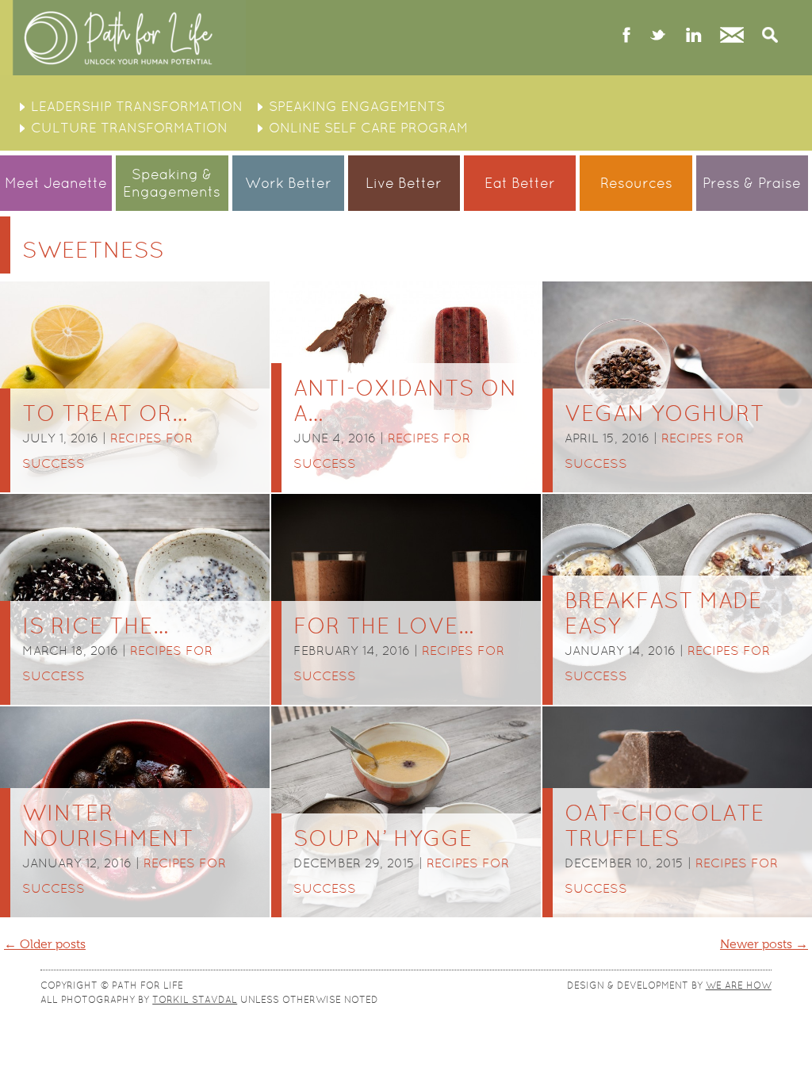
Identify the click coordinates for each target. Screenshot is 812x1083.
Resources (636, 182)
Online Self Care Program (368, 128)
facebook (626, 36)
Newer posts (764, 944)
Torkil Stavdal (194, 999)
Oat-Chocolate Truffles (664, 825)
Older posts (45, 944)
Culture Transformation (129, 128)
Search (770, 36)
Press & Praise (752, 182)
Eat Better (520, 182)
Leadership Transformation (137, 106)
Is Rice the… (95, 625)
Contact (732, 36)
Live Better (404, 182)
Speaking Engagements (357, 106)
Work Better (288, 182)
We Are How (739, 985)
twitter (657, 36)
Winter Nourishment (107, 825)
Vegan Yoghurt (664, 413)
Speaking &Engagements (171, 183)
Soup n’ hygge (383, 838)
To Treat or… (104, 413)
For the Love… (383, 625)
